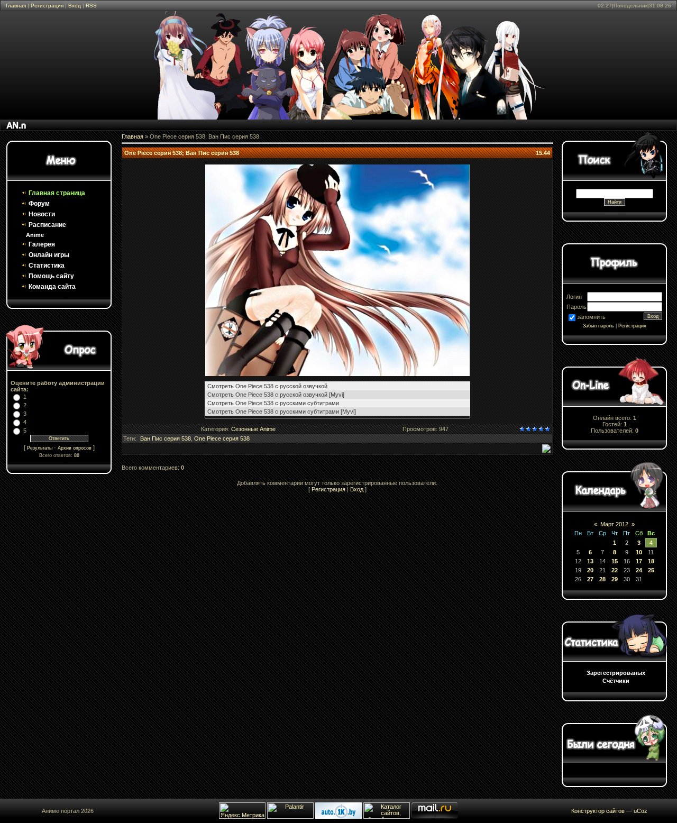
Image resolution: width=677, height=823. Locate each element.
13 (590, 561)
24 (639, 570)
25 (651, 570)
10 (639, 552)
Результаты (39, 448)
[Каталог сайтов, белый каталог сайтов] (386, 816)
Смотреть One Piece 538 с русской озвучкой (267, 386)
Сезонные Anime (253, 429)
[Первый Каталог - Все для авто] (338, 816)
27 (590, 579)
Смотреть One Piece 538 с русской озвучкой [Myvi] (275, 394)
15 (614, 561)
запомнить (591, 317)
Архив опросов (75, 448)
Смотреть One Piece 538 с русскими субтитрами (273, 403)
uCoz (640, 811)
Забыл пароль (598, 325)
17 (639, 561)
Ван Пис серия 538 (165, 438)
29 (614, 579)
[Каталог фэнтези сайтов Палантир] (291, 816)
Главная (16, 5)
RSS (91, 5)
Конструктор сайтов (598, 811)
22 (614, 570)
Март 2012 (614, 524)
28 (602, 579)
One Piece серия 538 (222, 438)
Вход (74, 5)
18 (651, 561)
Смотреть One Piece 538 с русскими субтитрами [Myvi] (281, 411)
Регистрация (47, 5)
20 (590, 570)
